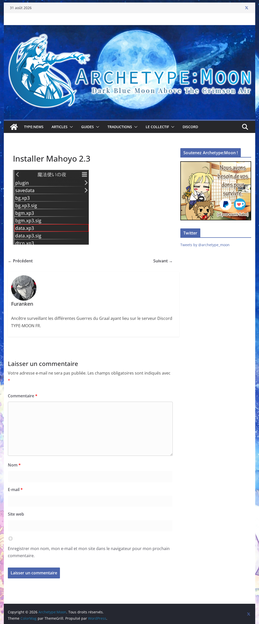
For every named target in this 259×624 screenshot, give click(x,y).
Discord (190, 126)
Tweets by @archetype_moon (205, 244)
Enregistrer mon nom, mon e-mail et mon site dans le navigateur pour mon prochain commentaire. (89, 552)
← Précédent (20, 261)
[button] (70, 126)
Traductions (119, 126)
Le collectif (157, 126)
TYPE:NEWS (34, 126)
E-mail (15, 489)
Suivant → (163, 261)
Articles (60, 126)
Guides (87, 126)
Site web (16, 514)
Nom (14, 465)
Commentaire (22, 396)
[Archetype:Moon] (129, 28)
